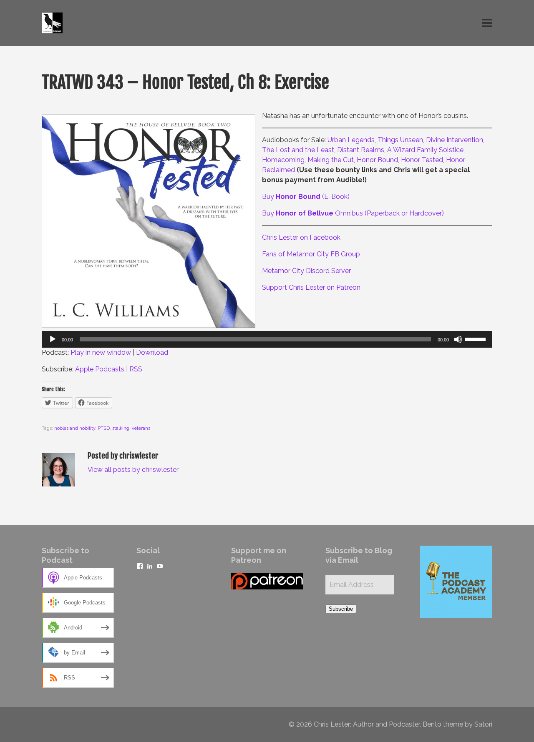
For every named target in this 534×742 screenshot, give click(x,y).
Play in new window (101, 352)
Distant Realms (360, 150)
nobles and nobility (74, 428)
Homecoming (283, 160)
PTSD (104, 428)
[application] (267, 339)
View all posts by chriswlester (133, 470)
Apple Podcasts (99, 369)
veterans (141, 428)
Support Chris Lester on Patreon (311, 287)
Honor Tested (422, 160)
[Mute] (458, 339)
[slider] (476, 338)
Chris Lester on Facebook (301, 237)
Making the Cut (330, 160)
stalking (120, 428)
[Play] (52, 339)
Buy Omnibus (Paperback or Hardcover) (353, 213)
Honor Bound (377, 160)
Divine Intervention (454, 140)
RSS (135, 369)
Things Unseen (400, 140)
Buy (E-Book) (306, 197)
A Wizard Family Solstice (425, 150)
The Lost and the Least (298, 150)
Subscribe (341, 609)
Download (152, 352)
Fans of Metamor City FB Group (311, 254)
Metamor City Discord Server (306, 271)
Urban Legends (351, 140)
